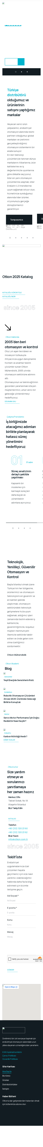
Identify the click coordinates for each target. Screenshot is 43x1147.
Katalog (12, 818)
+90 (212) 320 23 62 (17, 832)
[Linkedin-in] (11, 813)
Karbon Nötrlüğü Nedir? (15, 736)
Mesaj (10, 931)
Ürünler (5, 1080)
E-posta (12, 907)
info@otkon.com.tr (18, 839)
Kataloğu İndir (9, 296)
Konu (9, 919)
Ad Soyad (13, 895)
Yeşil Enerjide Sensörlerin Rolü (19, 680)
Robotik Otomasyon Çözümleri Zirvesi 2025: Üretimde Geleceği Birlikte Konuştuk (20, 699)
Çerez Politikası (9, 1055)
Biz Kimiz (6, 1075)
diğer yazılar (9, 740)
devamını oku (10, 401)
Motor (6, 714)
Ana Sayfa (6, 1071)
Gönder (10, 970)
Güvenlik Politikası (10, 1059)
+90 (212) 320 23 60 (18, 828)
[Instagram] (18, 813)
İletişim (5, 1088)
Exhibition (8, 692)
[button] (15, 72)
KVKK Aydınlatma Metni (12, 1052)
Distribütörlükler (9, 1084)
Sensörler (8, 677)
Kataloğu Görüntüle (12, 292)
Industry (7, 733)
